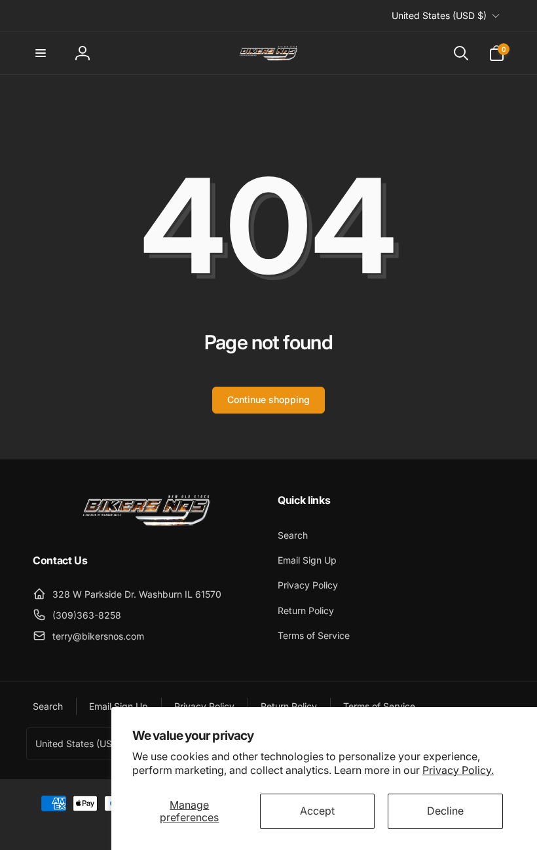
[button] (40, 53)
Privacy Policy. (458, 770)
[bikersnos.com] (146, 524)
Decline (445, 810)
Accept (317, 810)
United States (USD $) (439, 15)
